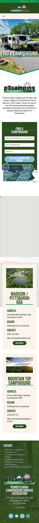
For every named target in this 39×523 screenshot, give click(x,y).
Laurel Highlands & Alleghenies (15, 455)
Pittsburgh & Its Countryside (14, 462)
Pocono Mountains (11, 464)
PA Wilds (8, 457)
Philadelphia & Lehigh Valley (14, 459)
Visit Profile (20, 343)
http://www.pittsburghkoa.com (19, 338)
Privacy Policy (19, 507)
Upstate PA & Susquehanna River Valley (18, 467)
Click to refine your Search (21, 159)
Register (33, 1)
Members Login (25, 1)
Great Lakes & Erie (11, 452)
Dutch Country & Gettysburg (14, 450)
